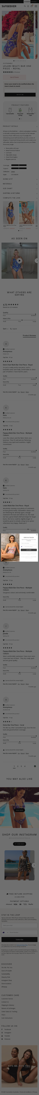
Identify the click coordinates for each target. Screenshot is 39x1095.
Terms (31, 556)
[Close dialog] (37, 535)
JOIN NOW (28, 549)
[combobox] (22, 546)
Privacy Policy (34, 556)
